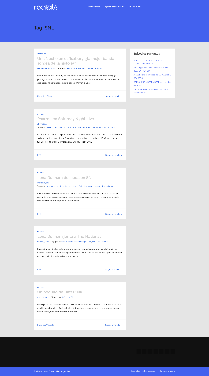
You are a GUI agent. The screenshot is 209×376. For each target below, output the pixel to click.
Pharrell (91, 127)
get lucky (58, 127)
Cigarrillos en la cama (114, 6)
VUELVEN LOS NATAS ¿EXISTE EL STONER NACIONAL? (149, 62)
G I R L (50, 127)
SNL (79, 68)
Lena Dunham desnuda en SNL (65, 177)
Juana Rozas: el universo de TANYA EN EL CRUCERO (152, 76)
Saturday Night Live (104, 127)
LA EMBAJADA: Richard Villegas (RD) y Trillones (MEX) (151, 91)
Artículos (41, 54)
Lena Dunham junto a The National (69, 236)
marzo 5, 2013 (43, 297)
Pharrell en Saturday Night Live (65, 118)
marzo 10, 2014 (43, 183)
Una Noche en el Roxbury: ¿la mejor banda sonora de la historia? (75, 60)
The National (107, 186)
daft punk (66, 297)
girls (58, 186)
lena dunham (66, 186)
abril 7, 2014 (42, 124)
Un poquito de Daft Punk (59, 292)
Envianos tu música (167, 371)
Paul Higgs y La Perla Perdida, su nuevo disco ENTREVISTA (151, 69)
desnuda (51, 186)
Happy (69, 127)
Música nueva (135, 6)
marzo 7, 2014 (43, 241)
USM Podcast (93, 6)
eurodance (72, 68)
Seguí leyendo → (114, 96)
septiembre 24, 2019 (46, 68)
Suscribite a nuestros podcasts (143, 371)
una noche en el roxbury (93, 68)
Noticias (40, 114)
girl (64, 127)
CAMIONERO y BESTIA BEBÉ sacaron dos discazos (152, 84)
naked (75, 186)
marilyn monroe (80, 127)
